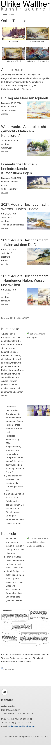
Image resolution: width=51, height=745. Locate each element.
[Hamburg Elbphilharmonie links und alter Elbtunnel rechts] (38, 296)
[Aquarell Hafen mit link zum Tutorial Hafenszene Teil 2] (13, 53)
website (4, 114)
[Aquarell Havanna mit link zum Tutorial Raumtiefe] (13, 33)
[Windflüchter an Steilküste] (38, 256)
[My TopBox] (25, 738)
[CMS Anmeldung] (7, 669)
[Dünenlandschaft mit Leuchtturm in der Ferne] (38, 220)
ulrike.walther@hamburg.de (21, 726)
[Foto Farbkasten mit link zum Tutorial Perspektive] (37, 53)
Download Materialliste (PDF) (15, 318)
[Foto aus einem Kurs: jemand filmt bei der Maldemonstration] (38, 544)
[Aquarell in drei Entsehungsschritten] (38, 410)
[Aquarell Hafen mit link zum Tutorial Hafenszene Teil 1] (37, 33)
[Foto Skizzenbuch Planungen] (38, 339)
